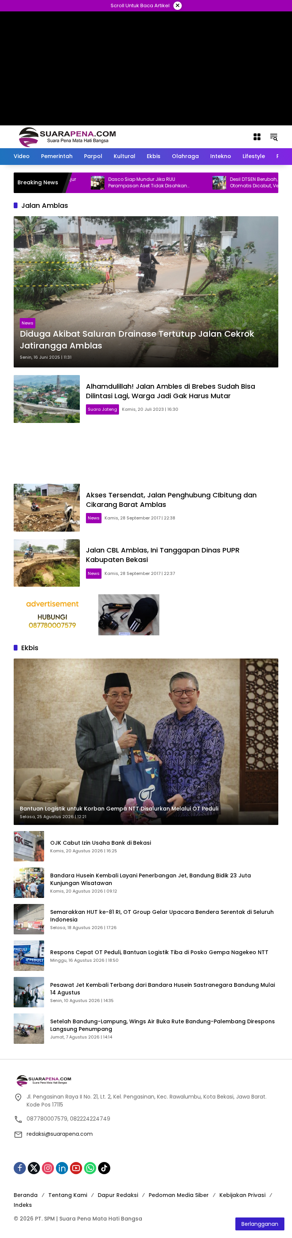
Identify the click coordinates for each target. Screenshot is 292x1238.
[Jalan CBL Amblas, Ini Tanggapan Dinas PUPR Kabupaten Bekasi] (47, 563)
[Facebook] (20, 1168)
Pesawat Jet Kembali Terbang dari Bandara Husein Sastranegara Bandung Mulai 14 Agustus (162, 989)
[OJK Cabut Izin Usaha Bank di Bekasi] (29, 846)
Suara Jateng (102, 409)
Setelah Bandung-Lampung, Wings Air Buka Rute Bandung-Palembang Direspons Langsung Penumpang (162, 1025)
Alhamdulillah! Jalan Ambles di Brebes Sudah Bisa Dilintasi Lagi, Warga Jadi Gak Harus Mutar (170, 391)
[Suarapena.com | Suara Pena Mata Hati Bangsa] (67, 136)
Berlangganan (259, 1224)
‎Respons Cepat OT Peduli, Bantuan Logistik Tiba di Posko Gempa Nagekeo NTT (159, 952)
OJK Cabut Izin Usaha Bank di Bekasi (100, 843)
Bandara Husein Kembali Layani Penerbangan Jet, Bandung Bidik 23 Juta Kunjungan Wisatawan (150, 879)
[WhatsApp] (90, 1168)
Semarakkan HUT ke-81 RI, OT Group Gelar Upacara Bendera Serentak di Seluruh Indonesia (162, 916)
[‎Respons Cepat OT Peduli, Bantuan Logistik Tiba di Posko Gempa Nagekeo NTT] (29, 955)
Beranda (26, 1195)
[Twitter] (34, 1168)
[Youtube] (76, 1168)
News (27, 323)
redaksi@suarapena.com (60, 1134)
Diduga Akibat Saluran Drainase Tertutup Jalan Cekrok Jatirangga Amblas (137, 339)
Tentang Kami (67, 1195)
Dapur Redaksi (118, 1195)
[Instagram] (48, 1168)
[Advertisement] (146, 453)
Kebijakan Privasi (242, 1195)
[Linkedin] (62, 1168)
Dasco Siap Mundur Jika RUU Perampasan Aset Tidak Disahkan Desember (121, 182)
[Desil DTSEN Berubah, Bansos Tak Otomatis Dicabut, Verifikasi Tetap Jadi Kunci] (193, 183)
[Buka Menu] (257, 136)
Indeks (23, 1205)
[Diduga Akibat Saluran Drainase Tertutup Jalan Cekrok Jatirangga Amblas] (146, 291)
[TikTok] (104, 1168)
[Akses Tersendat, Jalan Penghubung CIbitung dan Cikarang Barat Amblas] (47, 508)
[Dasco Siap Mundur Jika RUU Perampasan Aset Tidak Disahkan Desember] (71, 183)
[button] (273, 136)
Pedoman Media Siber (179, 1195)
